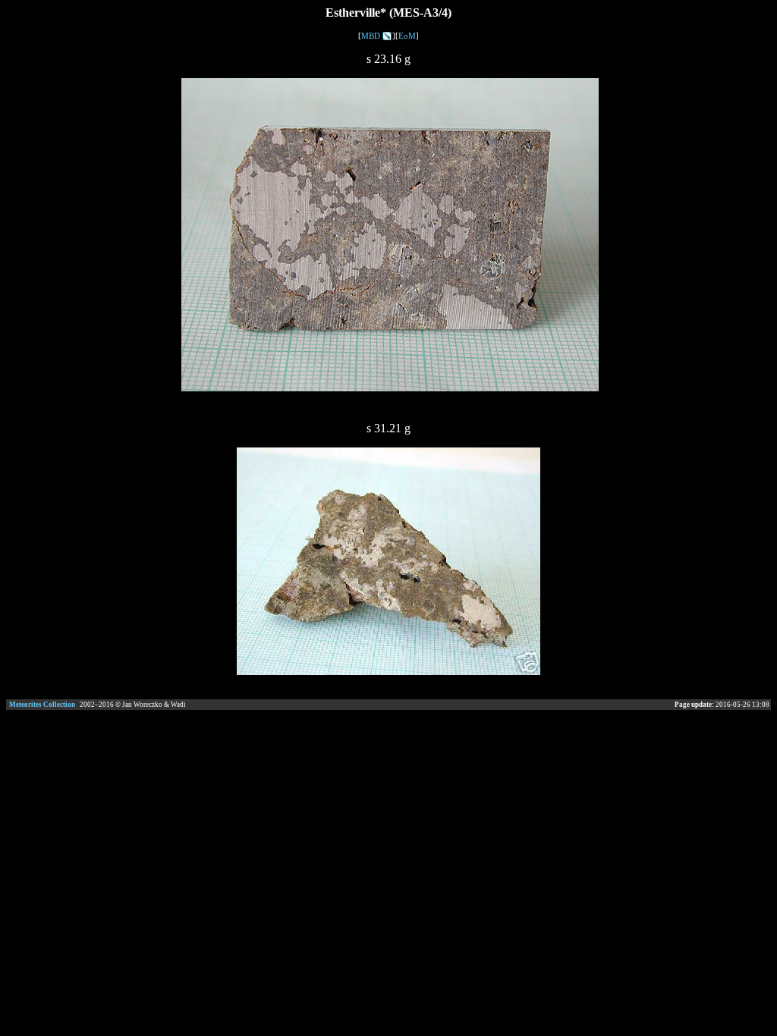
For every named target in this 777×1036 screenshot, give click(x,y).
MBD (370, 36)
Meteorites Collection (42, 704)
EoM (407, 36)
